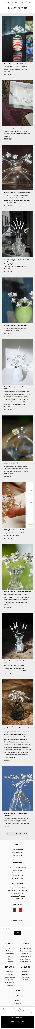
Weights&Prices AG (25, 959)
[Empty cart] (12, 2)
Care (9, 959)
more (17, 1013)
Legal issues (17, 1003)
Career (25, 979)
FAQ (9, 956)
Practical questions (9, 977)
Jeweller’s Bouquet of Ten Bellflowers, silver (17, 192)
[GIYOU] (29, 2)
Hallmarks (10, 961)
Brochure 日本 (9, 982)
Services (9, 948)
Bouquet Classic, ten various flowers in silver (17, 128)
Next (25, 834)
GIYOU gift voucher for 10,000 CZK (14, 530)
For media (25, 977)
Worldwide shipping (25, 948)
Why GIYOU (9, 971)
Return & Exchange (25, 956)
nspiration (10, 985)
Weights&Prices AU (25, 961)
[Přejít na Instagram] (14, 910)
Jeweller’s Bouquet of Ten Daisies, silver (16, 63)
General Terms (17, 998)
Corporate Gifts (9, 953)
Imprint (17, 995)
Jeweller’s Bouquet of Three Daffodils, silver (17, 591)
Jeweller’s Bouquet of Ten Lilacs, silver (15, 325)
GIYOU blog (9, 974)
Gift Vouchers (9, 951)
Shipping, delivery (25, 951)
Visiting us (25, 971)
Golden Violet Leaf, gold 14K (12, 463)
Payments (25, 953)
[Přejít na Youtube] (20, 910)
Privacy (17, 1000)
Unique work (9, 979)
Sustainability (25, 974)
